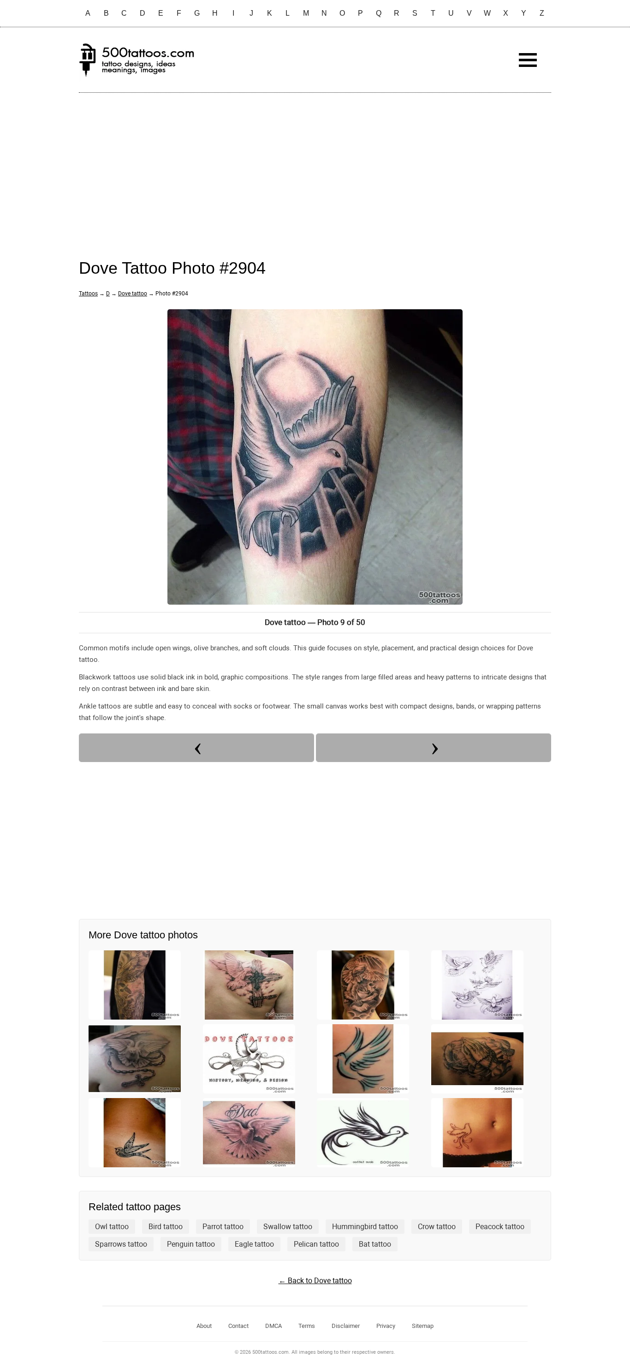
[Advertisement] (315, 166)
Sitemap (423, 1325)
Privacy (385, 1325)
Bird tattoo (166, 1226)
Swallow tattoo (287, 1226)
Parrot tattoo (223, 1226)
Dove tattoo (132, 293)
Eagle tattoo (254, 1244)
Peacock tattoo (499, 1226)
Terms (306, 1325)
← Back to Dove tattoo (315, 1280)
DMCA (273, 1325)
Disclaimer (346, 1325)
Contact (238, 1325)
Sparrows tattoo (121, 1244)
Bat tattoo (375, 1244)
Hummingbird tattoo (365, 1226)
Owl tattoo (112, 1226)
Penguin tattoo (191, 1244)
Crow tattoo (437, 1226)
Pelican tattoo (316, 1244)
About (204, 1325)
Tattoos (88, 293)
